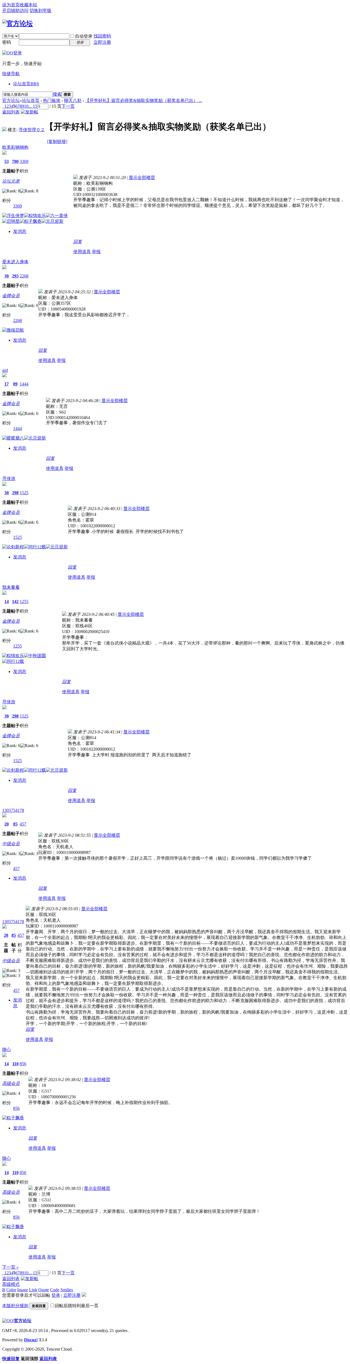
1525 (24, 492)
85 (15, 824)
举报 (96, 251)
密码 (6, 42)
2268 (24, 276)
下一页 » (10, 1267)
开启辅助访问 (15, 10)
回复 (77, 241)
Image (22, 1289)
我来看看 (11, 587)
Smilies (66, 1289)
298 (15, 492)
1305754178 (13, 810)
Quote (43, 1289)
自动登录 (83, 36)
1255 (24, 601)
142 (15, 601)
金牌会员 (11, 295)
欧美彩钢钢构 (15, 147)
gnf (5, 370)
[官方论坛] (17, 23)
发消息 (19, 231)
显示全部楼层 (142, 177)
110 (15, 1063)
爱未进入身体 (15, 261)
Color (11, 1289)
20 (6, 824)
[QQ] (7, 1320)
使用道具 (82, 251)
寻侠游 (8, 478)
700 (15, 161)
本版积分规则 (15, 1305)
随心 (6, 1049)
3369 (24, 161)
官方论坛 (11, 100)
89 (15, 384)
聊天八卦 (72, 100)
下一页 (68, 106)
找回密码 (102, 36)
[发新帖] (29, 112)
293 (15, 276)
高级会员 (11, 1083)
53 (6, 161)
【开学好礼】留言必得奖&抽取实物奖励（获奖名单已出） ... (143, 100)
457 (23, 824)
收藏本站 (28, 4)
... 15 (32, 106)
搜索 (57, 94)
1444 (24, 384)
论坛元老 (11, 181)
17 (6, 384)
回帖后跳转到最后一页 (76, 1305)
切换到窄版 (40, 10)
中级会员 (11, 843)
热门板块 (51, 100)
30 (6, 276)
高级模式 (11, 1284)
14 (6, 601)
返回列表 (11, 112)
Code (54, 1289)
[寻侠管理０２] (4, 129)
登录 (55, 1295)
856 (23, 1063)
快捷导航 (11, 73)
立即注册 (102, 42)
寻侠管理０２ (32, 129)
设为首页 (11, 4)
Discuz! (31, 1339)
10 (26, 106)
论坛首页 (26, 83)
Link (33, 1289)
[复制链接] (57, 141)
